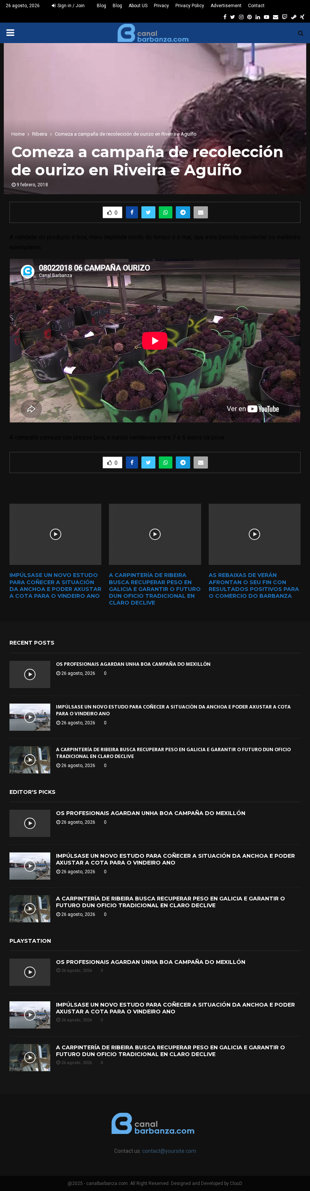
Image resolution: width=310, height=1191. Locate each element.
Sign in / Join (70, 5)
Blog (101, 5)
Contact (256, 5)
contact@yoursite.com (169, 1151)
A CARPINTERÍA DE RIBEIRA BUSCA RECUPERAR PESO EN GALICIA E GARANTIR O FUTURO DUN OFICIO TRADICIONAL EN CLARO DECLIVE (155, 589)
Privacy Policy (189, 5)
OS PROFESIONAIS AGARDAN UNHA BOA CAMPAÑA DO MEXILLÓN (133, 664)
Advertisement (226, 5)
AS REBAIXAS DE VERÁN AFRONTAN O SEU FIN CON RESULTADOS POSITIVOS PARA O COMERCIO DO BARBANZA (254, 585)
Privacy (161, 5)
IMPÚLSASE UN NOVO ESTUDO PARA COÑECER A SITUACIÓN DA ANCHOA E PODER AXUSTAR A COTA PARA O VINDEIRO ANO (55, 585)
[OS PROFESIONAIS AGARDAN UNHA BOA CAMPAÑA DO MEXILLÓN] (29, 674)
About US (138, 5)
